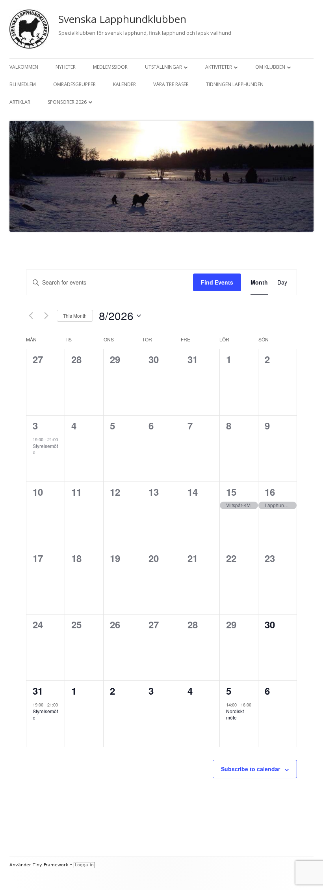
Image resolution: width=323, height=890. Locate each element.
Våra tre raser (171, 84)
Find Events (217, 282)
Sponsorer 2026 (67, 102)
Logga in (84, 865)
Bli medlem (22, 84)
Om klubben (270, 67)
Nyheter (66, 67)
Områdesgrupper (74, 84)
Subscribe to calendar (250, 769)
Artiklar (19, 102)
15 (231, 491)
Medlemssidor (110, 67)
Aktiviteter (218, 67)
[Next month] (46, 315)
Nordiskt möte (235, 714)
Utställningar (163, 67)
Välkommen (23, 67)
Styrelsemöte (45, 449)
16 (270, 491)
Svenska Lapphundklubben (122, 19)
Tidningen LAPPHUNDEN (235, 84)
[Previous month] (30, 315)
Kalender (124, 84)
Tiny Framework (50, 865)
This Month (75, 315)
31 (38, 690)
